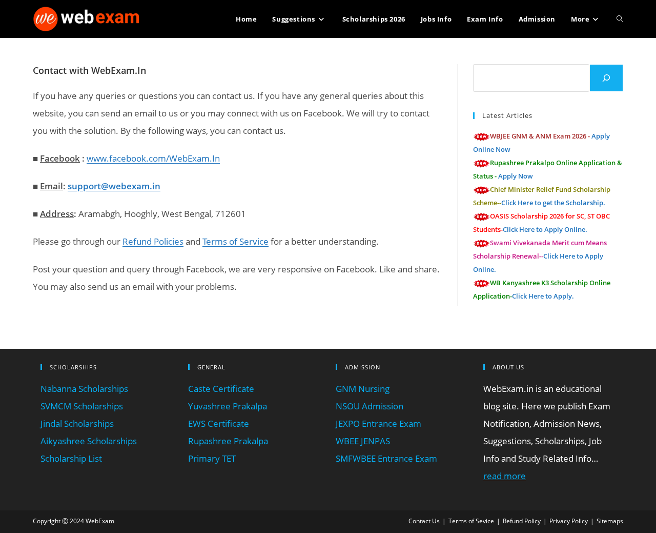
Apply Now (515, 176)
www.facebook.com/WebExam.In (153, 158)
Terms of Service (235, 241)
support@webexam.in (114, 186)
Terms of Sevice (471, 521)
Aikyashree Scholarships (88, 441)
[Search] (606, 78)
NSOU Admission (369, 406)
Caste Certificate (221, 388)
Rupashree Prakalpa (228, 441)
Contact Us (424, 521)
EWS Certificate (218, 423)
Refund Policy (522, 521)
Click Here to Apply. (543, 296)
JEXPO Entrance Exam (378, 423)
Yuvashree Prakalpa (227, 406)
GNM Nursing (362, 388)
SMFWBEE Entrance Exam (386, 458)
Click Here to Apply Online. (545, 229)
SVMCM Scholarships (81, 406)
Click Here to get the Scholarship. (553, 202)
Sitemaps (610, 521)
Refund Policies (152, 241)
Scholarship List (71, 458)
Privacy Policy (568, 521)
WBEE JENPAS (363, 441)
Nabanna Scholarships (84, 388)
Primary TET (212, 458)
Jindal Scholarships (77, 423)
